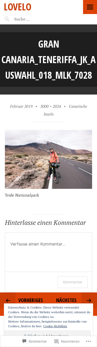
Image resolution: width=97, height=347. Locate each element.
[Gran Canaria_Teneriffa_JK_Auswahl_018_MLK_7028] (48, 187)
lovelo (17, 6)
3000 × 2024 (50, 106)
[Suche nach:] (35, 19)
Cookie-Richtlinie (55, 326)
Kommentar (72, 282)
